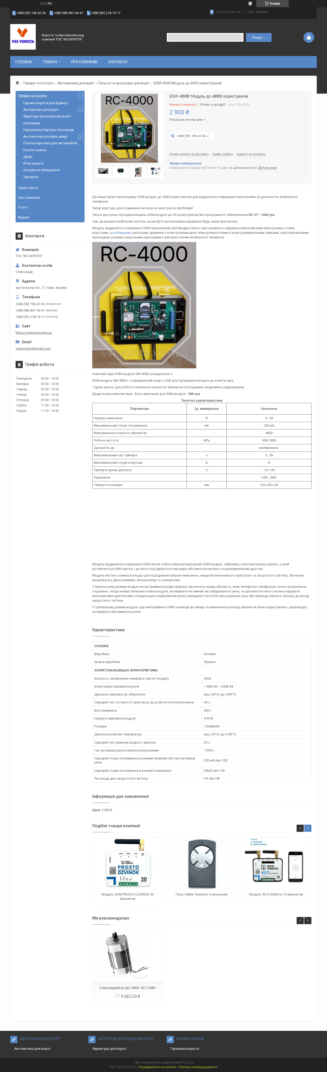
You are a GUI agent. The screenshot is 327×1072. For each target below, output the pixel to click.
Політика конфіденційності (197, 1067)
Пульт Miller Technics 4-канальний (202, 894)
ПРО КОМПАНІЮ (84, 62)
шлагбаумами (120, 233)
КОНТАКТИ (118, 62)
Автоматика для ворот (32, 1049)
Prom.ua (188, 1062)
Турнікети (30, 177)
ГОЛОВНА (23, 62)
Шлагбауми (31, 123)
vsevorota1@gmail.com (33, 348)
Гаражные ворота (185, 1049)
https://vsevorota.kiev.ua (34, 333)
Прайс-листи (28, 188)
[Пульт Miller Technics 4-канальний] (202, 863)
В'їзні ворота (33, 163)
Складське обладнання (41, 170)
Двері (27, 157)
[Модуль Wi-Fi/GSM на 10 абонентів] (276, 863)
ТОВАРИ (50, 62)
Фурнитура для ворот (109, 1049)
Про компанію (29, 198)
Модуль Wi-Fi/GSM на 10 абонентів (276, 894)
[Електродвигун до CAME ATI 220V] (127, 955)
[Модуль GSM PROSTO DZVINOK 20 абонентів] (127, 863)
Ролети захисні (34, 150)
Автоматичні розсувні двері (45, 136)
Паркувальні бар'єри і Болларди (48, 130)
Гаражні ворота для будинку (45, 103)
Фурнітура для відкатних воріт (47, 116)
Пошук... (258, 37)
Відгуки (23, 217)
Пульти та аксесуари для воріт (124, 83)
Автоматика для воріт (76, 83)
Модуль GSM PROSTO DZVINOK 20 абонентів (127, 896)
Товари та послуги (38, 83)
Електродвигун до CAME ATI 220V (128, 988)
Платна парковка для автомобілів (50, 143)
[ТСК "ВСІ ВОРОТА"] (23, 37)
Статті (23, 207)
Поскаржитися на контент (157, 1067)
